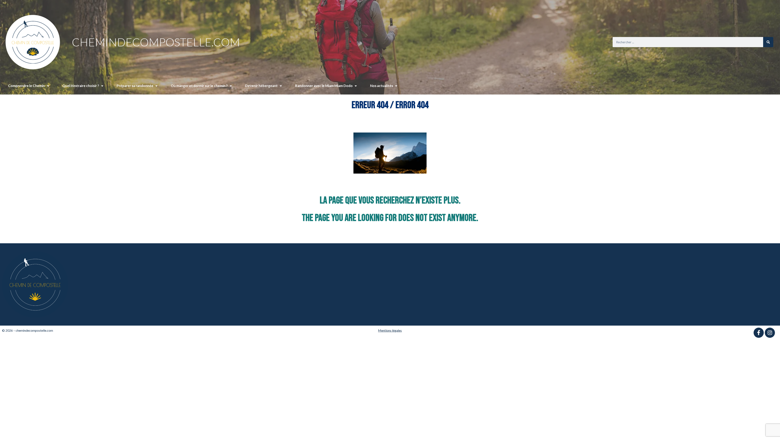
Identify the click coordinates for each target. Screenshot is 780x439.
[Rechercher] (768, 42)
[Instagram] (770, 333)
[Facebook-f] (759, 333)
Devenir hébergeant (261, 86)
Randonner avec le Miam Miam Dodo (324, 86)
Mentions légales (390, 330)
